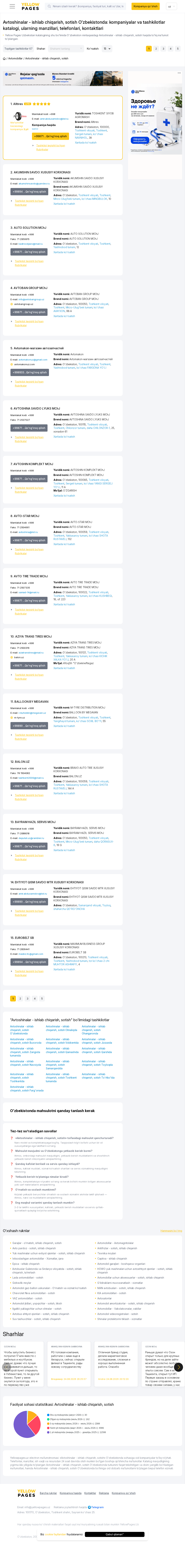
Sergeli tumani (83, 134)
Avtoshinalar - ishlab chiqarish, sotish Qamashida (62, 1050)
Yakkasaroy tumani (76, 535)
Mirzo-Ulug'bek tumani (66, 198)
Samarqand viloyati (89, 905)
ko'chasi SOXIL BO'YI (88, 721)
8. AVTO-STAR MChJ (24, 516)
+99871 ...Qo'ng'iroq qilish (50, 136)
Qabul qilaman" (115, 1534)
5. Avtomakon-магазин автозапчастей (37, 348)
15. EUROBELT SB (22, 938)
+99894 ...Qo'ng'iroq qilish (29, 191)
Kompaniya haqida (70, 1493)
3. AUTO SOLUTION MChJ (28, 227)
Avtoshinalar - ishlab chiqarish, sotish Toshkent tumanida (61, 1078)
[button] (52, 147)
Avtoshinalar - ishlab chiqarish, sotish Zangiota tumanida (25, 1052)
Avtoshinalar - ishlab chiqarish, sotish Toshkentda (22, 1078)
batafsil (35, 129)
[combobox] (171, 6)
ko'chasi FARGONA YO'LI (91, 367)
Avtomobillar (15, 58)
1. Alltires (20, 104)
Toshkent (101, 130)
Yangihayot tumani (64, 721)
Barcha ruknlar (48, 1493)
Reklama (104, 1493)
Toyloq (106, 905)
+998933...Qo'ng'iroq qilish (30, 372)
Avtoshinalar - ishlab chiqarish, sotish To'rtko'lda (98, 1076)
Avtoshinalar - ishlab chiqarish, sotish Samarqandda (57, 1065)
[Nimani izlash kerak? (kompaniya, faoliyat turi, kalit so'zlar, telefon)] (49, 6)
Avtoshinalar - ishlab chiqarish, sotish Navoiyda (25, 1063)
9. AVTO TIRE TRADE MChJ (29, 576)
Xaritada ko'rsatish (85, 142)
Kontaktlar (90, 1493)
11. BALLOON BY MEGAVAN (29, 701)
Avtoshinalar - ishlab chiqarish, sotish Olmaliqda (61, 1028)
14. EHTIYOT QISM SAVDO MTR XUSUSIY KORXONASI (47, 882)
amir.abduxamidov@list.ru (54, 118)
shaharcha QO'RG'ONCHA (69, 908)
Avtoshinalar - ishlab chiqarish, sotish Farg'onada (27, 1088)
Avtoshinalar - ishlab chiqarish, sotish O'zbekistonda (22, 1030)
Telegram (97, 1507)
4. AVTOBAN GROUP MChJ (28, 288)
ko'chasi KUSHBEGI (100, 595)
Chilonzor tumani (75, 427)
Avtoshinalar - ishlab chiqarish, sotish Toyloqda (97, 1063)
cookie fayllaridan (55, 1534)
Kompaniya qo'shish (145, 6)
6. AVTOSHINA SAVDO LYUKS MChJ (35, 408)
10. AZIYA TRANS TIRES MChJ (31, 636)
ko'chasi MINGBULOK (94, 198)
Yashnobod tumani (64, 247)
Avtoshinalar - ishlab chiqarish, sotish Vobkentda (62, 1041)
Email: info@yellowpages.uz (33, 1507)
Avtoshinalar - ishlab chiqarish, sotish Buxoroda (25, 1041)
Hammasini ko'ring (171, 1230)
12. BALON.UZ (20, 761)
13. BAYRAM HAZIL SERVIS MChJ (32, 822)
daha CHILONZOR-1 (98, 427)
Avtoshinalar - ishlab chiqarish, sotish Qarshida (97, 1050)
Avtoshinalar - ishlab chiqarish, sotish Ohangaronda (93, 1030)
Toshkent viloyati (85, 130)
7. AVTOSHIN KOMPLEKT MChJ (31, 464)
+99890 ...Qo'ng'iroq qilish (29, 725)
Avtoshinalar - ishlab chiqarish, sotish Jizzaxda (97, 1041)
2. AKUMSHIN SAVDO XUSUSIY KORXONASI (40, 172)
